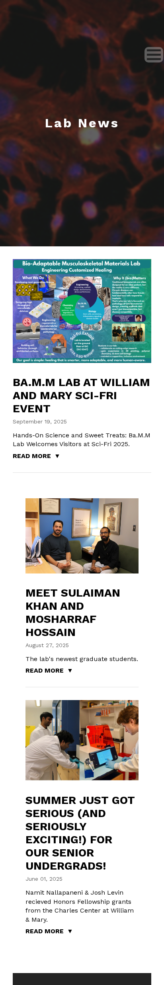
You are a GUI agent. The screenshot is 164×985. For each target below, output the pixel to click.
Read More (32, 456)
